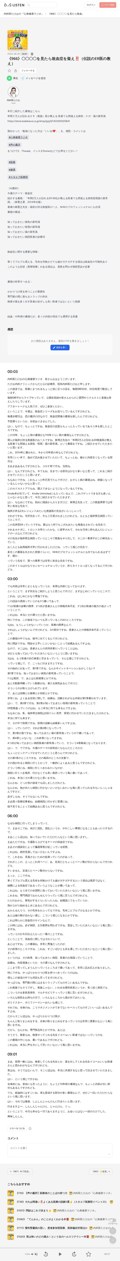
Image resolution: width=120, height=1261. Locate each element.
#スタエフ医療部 (18, 177)
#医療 (12, 162)
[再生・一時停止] (60, 1254)
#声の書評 (14, 144)
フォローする (28, 70)
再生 (15, 78)
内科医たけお (13, 100)
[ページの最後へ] (112, 1240)
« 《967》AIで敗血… (20, 1171)
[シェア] (15, 70)
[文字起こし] (32, 54)
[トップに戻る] (112, 1230)
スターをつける (17, 1128)
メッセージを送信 (36, 78)
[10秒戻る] (46, 1254)
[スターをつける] (10, 70)
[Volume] (34, 1254)
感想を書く (61, 347)
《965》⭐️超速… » (101, 1171)
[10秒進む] (74, 1254)
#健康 (12, 169)
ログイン (91, 5)
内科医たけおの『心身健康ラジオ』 (24, 13)
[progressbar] (60, 1248)
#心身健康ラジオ (18, 137)
